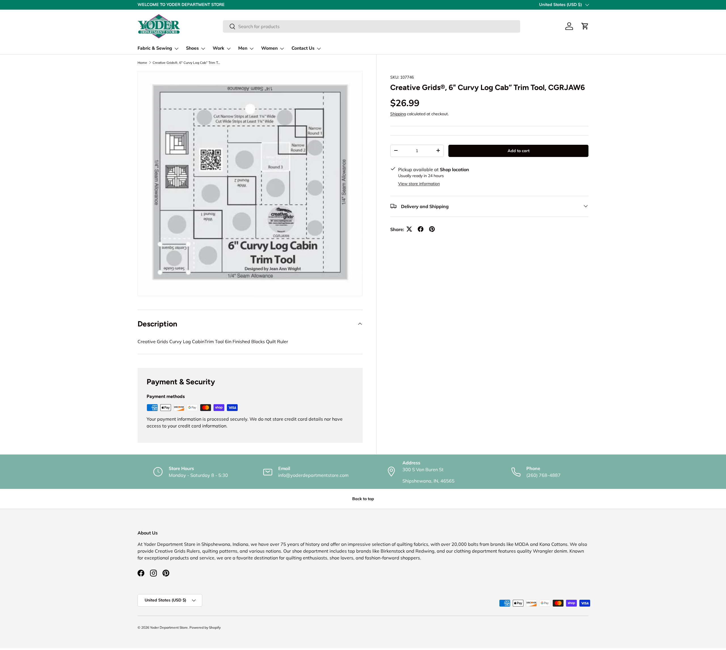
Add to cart (518, 150)
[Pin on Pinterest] (432, 229)
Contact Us (303, 48)
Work (218, 48)
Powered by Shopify (205, 627)
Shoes (192, 48)
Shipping (398, 113)
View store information (419, 183)
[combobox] (371, 26)
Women (269, 48)
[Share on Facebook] (420, 229)
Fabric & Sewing (155, 48)
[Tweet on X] (409, 229)
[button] (585, 26)
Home (142, 62)
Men (242, 48)
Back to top (363, 498)
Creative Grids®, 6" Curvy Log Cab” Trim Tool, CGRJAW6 (187, 62)
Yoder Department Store (169, 627)
